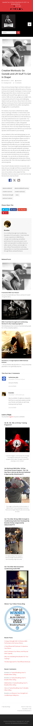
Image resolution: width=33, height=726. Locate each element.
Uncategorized (7, 83)
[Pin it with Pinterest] (23, 180)
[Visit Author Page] (16, 224)
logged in (11, 417)
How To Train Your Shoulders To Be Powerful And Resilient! (24, 708)
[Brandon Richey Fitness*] (8, 21)
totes (17, 195)
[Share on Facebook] (10, 180)
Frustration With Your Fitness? (10, 292)
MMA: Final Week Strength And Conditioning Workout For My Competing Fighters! (15, 323)
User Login (18, 6)
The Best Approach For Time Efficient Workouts (17, 662)
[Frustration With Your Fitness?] (16, 276)
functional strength (8, 195)
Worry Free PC (24, 723)
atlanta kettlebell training (21, 188)
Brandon (19, 80)
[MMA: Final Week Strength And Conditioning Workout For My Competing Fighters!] (16, 310)
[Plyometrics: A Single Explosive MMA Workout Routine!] (16, 344)
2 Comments (18, 83)
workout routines (7, 198)
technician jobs (13, 377)
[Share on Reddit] (18, 180)
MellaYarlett (7, 683)
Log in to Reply (12, 386)
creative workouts (20, 191)
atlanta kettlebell (7, 188)
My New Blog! (6, 707)
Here (5, 688)
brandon (11, 393)
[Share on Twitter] (14, 180)
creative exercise (7, 191)
